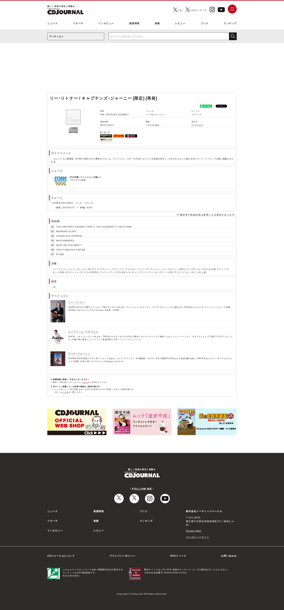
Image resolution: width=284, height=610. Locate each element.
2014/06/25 (197, 125)
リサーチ (78, 23)
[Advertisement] (142, 69)
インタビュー (106, 23)
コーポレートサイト (197, 537)
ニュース (52, 23)
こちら (85, 382)
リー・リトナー (76, 302)
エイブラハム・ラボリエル (83, 331)
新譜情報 (134, 23)
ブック (205, 23)
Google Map (193, 530)
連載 (157, 23)
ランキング (230, 23)
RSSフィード (178, 555)
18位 (58, 207)
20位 (82, 207)
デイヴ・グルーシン (79, 353)
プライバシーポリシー (122, 555)
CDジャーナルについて (61, 555)
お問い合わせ (229, 555)
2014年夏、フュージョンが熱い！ (85, 176)
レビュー (180, 23)
